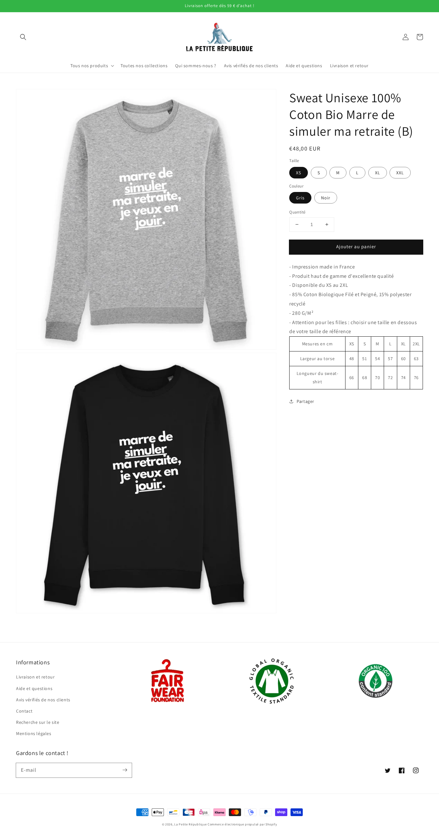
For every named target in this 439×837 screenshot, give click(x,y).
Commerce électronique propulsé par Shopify (242, 824)
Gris (300, 198)
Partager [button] (305, 401)
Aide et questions (34, 688)
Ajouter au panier (356, 246)
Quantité (297, 212)
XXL (400, 172)
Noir (325, 198)
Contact (24, 711)
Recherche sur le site (37, 722)
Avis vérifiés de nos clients (43, 700)
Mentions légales (33, 733)
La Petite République (190, 824)
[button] (23, 37)
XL (377, 172)
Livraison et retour (35, 677)
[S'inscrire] (125, 770)
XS (298, 172)
